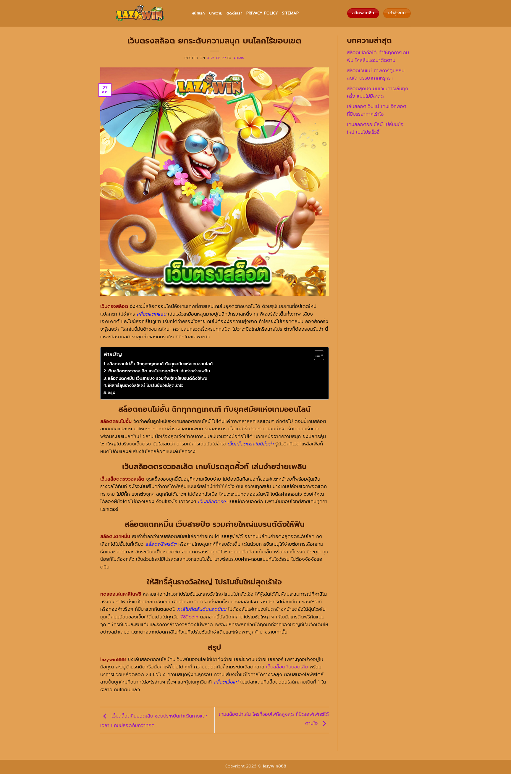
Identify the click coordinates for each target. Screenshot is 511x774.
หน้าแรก (198, 13)
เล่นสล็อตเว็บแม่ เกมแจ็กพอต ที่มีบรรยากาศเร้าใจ (376, 110)
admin (239, 58)
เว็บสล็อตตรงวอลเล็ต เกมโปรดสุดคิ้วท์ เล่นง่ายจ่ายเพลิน (159, 371)
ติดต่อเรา (234, 13)
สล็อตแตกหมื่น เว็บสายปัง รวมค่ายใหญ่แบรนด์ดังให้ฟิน (157, 378)
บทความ (216, 13)
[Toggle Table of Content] (316, 355)
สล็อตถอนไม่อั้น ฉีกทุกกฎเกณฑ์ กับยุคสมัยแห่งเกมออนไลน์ (160, 364)
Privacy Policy (262, 13)
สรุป (111, 392)
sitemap (290, 13)
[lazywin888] (141, 13)
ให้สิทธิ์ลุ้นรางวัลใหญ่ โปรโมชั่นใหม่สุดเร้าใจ (146, 385)
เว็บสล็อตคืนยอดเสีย (287, 666)
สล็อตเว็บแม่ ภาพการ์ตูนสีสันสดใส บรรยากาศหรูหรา (376, 74)
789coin (189, 617)
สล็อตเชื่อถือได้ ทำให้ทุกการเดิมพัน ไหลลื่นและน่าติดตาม (378, 56)
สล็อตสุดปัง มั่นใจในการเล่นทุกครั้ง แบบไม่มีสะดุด (377, 92)
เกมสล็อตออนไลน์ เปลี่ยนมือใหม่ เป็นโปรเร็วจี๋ (375, 128)
